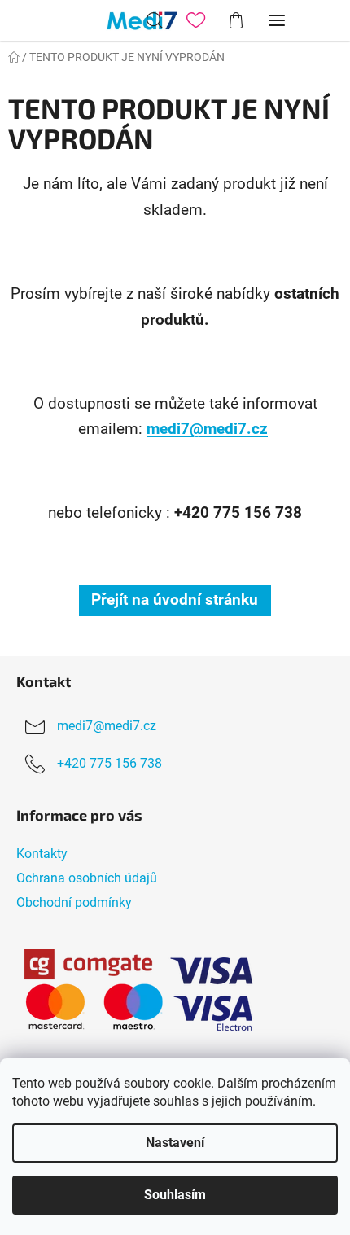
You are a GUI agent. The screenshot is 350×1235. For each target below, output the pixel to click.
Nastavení (175, 1142)
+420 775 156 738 (109, 763)
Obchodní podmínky (74, 902)
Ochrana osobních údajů (86, 878)
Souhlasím (175, 1194)
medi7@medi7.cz (207, 429)
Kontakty (42, 853)
